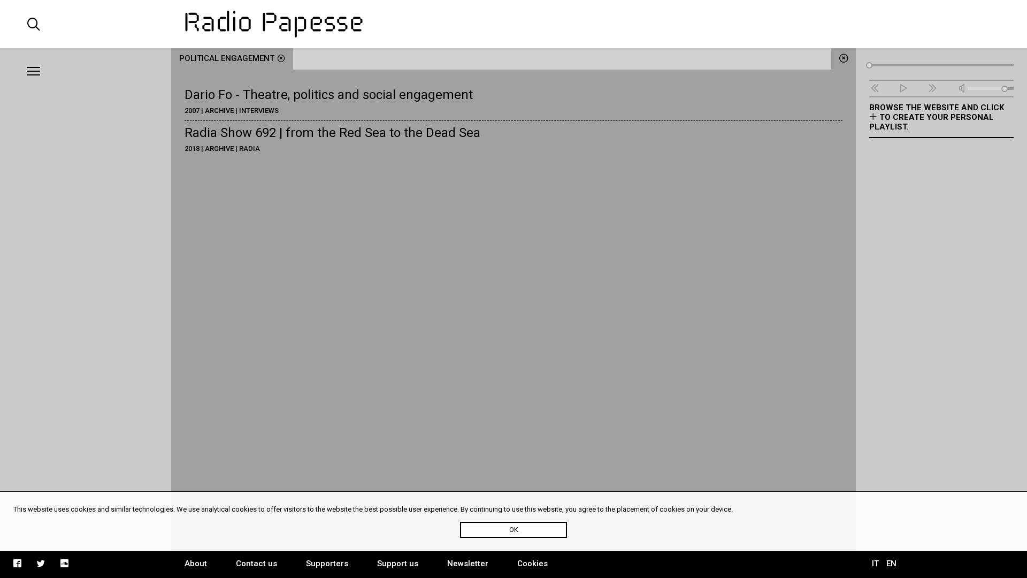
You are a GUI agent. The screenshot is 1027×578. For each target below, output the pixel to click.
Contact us (256, 563)
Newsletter (467, 563)
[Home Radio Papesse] (513, 24)
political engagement (226, 58)
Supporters (327, 563)
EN (891, 563)
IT (875, 563)
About (196, 563)
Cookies (532, 563)
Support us (397, 563)
